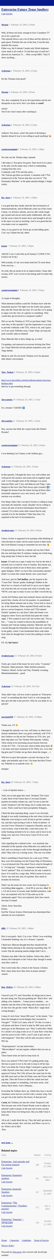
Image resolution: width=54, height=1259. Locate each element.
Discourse (17, 1252)
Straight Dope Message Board (14, 3)
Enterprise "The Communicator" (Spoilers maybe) (14, 1205)
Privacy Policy (8, 1245)
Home (4, 1240)
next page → (7, 1142)
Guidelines (26, 1240)
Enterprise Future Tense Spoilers (24, 9)
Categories (14, 1240)
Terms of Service (41, 1240)
